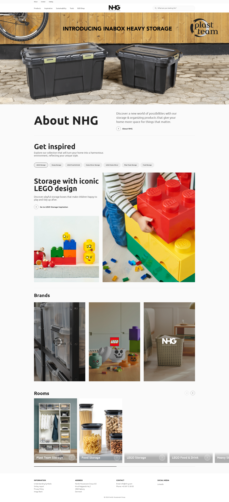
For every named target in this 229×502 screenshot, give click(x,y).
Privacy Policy (39, 489)
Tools (72, 8)
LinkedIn (160, 484)
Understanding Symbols (43, 484)
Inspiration (48, 8)
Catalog (51, 1)
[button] (187, 393)
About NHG (127, 129)
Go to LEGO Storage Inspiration (54, 207)
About (35, 1)
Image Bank (38, 492)
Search (155, 8)
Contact (43, 1)
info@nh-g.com (126, 484)
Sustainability (61, 8)
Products (37, 8)
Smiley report (39, 486)
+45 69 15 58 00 (128, 486)
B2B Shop (81, 8)
